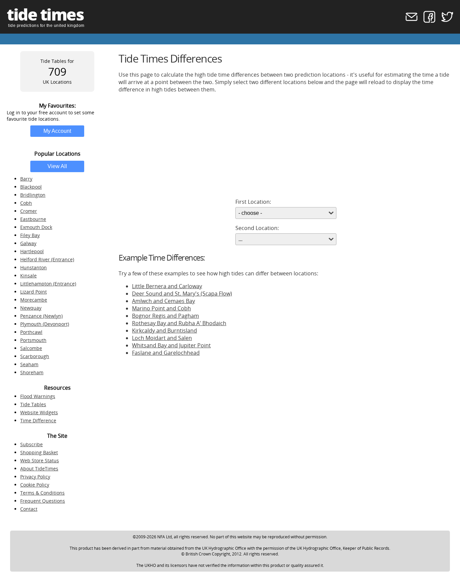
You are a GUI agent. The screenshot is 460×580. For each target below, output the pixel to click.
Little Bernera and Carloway (167, 286)
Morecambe (33, 300)
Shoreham (31, 372)
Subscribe (31, 444)
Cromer (28, 211)
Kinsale (28, 275)
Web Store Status (39, 460)
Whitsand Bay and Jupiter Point (171, 345)
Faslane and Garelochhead (166, 352)
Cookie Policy (34, 484)
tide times (45, 14)
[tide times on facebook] (427, 21)
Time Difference (38, 420)
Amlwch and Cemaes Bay (163, 301)
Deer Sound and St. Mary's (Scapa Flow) (182, 293)
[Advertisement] (286, 146)
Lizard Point (33, 291)
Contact (28, 509)
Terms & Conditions (42, 493)
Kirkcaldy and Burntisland (164, 330)
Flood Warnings (37, 396)
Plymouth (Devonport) (44, 324)
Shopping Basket (39, 452)
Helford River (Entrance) (47, 259)
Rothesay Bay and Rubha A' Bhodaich (179, 323)
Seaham (29, 364)
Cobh (26, 203)
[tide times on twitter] (445, 21)
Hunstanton (33, 267)
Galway (28, 243)
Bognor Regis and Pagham (165, 315)
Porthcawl (31, 332)
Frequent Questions (42, 501)
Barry (26, 179)
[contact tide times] (409, 21)
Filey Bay (30, 235)
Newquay (30, 308)
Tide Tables (33, 404)
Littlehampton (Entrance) (48, 283)
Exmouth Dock (36, 227)
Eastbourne (33, 219)
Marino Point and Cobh (161, 308)
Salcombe (31, 348)
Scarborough (34, 356)
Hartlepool (32, 251)
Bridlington (32, 195)
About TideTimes (39, 468)
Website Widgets (39, 412)
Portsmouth (33, 340)
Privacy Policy (35, 476)
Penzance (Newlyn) (41, 316)
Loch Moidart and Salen (162, 338)
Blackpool (31, 187)
